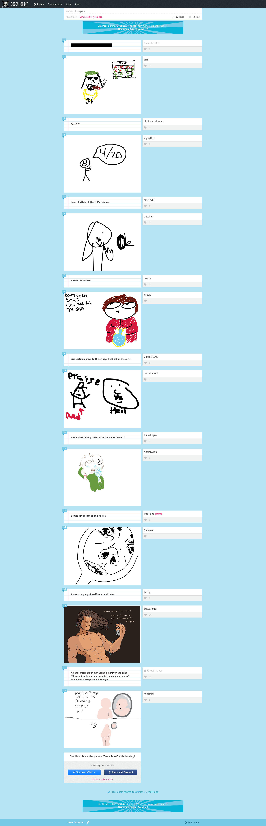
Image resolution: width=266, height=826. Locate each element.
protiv (147, 278)
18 (65, 691)
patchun (148, 216)
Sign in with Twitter (86, 772)
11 (65, 432)
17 (65, 667)
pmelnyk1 (149, 200)
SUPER (158, 514)
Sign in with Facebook (122, 772)
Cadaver (148, 530)
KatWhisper (150, 435)
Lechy (147, 592)
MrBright (149, 513)
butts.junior (150, 608)
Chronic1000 (151, 356)
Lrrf (146, 59)
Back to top (193, 822)
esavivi (148, 295)
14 (65, 527)
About (77, 4)
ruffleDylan (150, 451)
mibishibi (149, 693)
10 (65, 370)
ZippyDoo (149, 138)
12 (65, 449)
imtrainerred (151, 373)
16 (65, 605)
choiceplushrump (153, 121)
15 (65, 589)
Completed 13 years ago (91, 16)
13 (65, 510)
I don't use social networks (102, 779)
